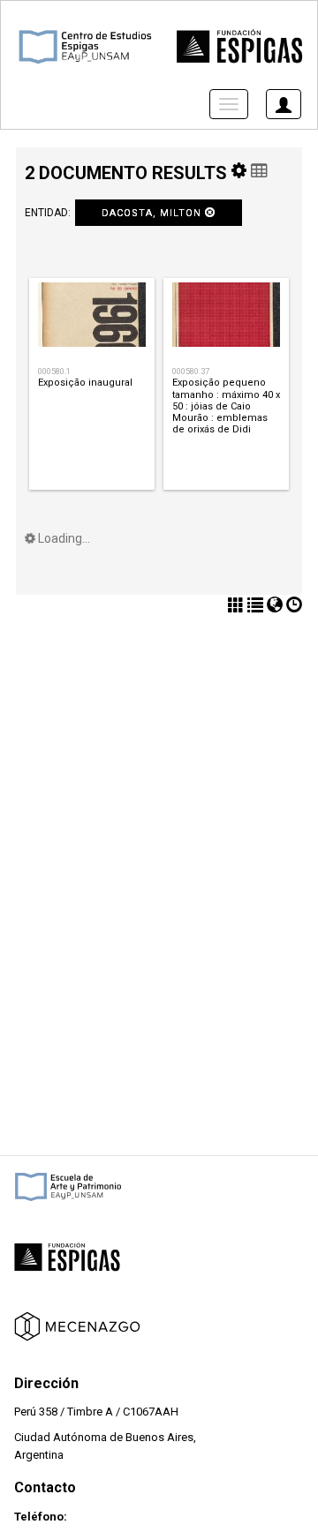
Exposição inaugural (85, 382)
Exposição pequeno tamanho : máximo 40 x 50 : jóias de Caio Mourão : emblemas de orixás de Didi (226, 406)
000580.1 (54, 371)
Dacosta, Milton (153, 213)
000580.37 (190, 371)
